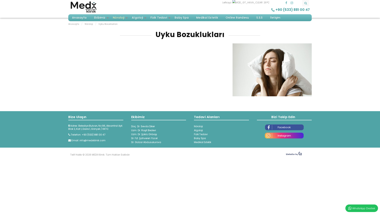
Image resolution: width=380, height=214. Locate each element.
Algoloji (137, 18)
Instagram (284, 136)
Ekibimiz (99, 18)
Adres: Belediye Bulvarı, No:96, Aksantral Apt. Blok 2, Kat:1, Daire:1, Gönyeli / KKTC (95, 127)
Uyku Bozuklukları (190, 35)
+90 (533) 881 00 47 (93, 134)
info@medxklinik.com (92, 140)
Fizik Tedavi (158, 18)
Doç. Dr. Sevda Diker (143, 126)
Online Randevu (237, 18)
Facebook (284, 127)
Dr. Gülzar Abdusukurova (146, 142)
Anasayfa (79, 18)
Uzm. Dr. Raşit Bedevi (143, 130)
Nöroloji (118, 18)
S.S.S (259, 18)
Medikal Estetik (207, 18)
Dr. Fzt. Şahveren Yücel (144, 138)
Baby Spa (182, 18)
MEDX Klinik (83, 7)
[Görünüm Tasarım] (294, 155)
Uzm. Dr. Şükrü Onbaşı (144, 134)
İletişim (275, 18)
